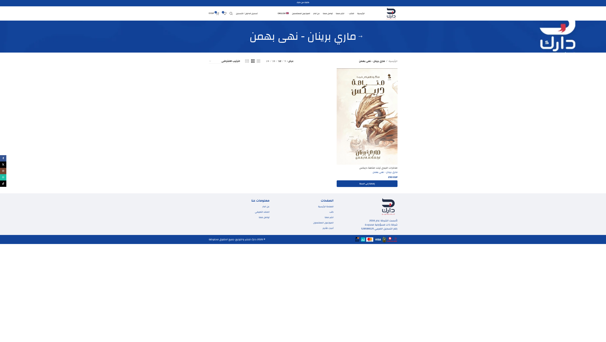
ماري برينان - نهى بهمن (385, 172)
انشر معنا (329, 217)
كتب (331, 212)
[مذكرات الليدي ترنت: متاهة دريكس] (367, 116)
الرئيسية (393, 61)
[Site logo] (391, 13)
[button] (367, 183)
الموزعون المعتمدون (323, 223)
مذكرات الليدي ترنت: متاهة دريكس (378, 167)
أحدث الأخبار (328, 228)
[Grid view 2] (258, 61)
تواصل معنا (264, 217)
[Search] (231, 13)
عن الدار (265, 207)
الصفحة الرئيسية (325, 207)
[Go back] (360, 36)
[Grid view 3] (253, 61)
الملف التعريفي (262, 212)
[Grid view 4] (247, 61)
